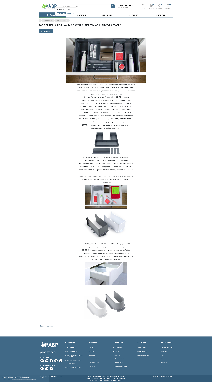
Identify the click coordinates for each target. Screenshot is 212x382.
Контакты (160, 15)
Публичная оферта (94, 362)
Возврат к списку (46, 326)
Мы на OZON (46, 368)
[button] (143, 6)
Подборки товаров (118, 358)
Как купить (116, 351)
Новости (91, 347)
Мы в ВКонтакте (46, 360)
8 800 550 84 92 (126, 6)
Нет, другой (70, 13)
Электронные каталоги (143, 355)
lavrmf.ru (120, 380)
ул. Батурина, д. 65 (72, 351)
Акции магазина (117, 347)
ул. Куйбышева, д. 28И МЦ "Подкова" (74, 356)
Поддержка (141, 342)
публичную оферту (98, 378)
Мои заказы (164, 351)
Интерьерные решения (120, 366)
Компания (93, 342)
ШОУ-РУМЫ (70, 342)
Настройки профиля (166, 347)
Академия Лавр (141, 347)
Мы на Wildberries (51, 368)
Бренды (91, 351)
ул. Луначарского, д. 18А (74, 360)
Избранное (164, 358)
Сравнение (164, 362)
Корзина (163, 355)
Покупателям (118, 342)
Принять (43, 377)
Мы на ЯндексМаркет (42, 368)
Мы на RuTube (42, 360)
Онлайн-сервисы (141, 351)
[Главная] (40, 20)
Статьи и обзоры (118, 362)
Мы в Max (60, 360)
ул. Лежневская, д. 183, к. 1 (74, 367)
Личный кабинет (167, 342)
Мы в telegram (56, 360)
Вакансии (92, 355)
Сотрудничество (94, 358)
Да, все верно (61, 13)
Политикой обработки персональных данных (24, 379)
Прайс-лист (116, 355)
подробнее (27, 377)
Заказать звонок (123, 7)
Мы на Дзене (51, 360)
